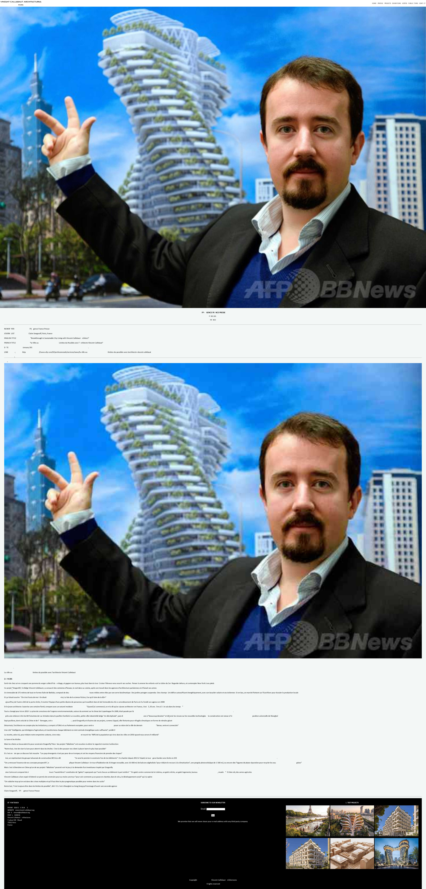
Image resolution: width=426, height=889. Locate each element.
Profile (380, 3)
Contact (422, 3)
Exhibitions (396, 3)
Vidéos (404, 3)
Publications (413, 3)
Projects (388, 3)
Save (212, 815)
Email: (203, 809)
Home (374, 3)
